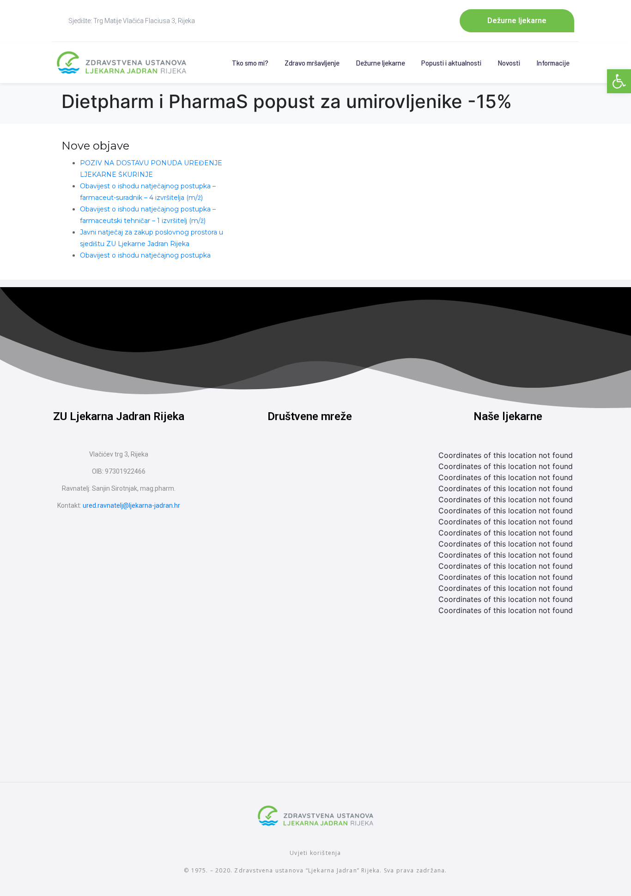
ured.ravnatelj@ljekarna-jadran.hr (131, 505)
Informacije (553, 63)
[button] (619, 81)
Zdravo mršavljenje (312, 63)
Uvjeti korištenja (315, 853)
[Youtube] (327, 465)
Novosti (509, 63)
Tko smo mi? (250, 63)
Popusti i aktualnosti (451, 63)
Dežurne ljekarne (380, 63)
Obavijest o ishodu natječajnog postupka (145, 255)
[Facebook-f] (292, 465)
